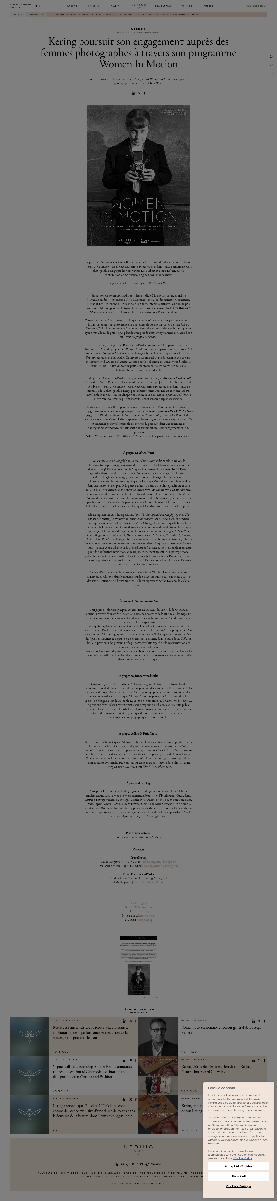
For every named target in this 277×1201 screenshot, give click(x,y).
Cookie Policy (242, 1158)
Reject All (239, 1176)
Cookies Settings (238, 1186)
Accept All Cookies (239, 1166)
